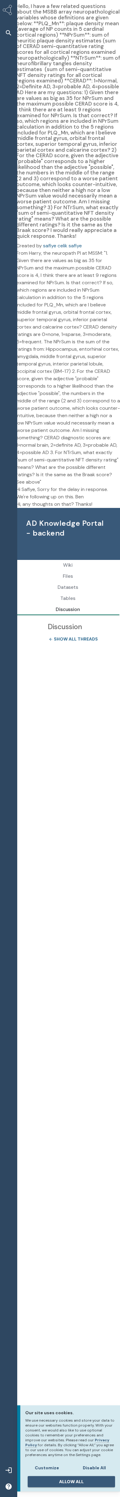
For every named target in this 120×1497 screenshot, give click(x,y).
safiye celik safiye (62, 245)
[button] (8, 33)
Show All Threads (71, 639)
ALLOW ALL (71, 1481)
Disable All (94, 1468)
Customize (47, 1468)
